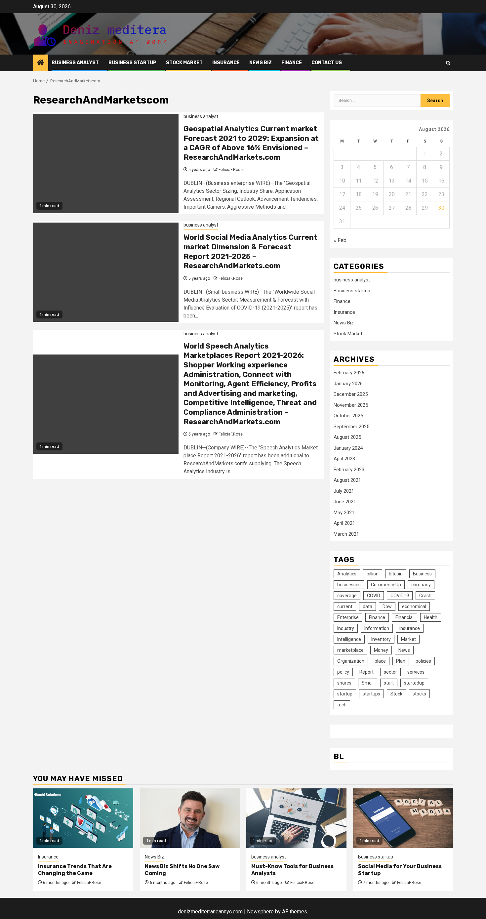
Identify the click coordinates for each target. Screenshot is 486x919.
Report (366, 672)
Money (381, 650)
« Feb (340, 240)
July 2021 (344, 491)
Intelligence (349, 639)
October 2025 (348, 416)
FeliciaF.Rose (231, 169)
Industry (345, 628)
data (367, 606)
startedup (414, 683)
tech (341, 704)
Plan (400, 661)
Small (368, 683)
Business (422, 573)
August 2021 (347, 480)
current (344, 606)
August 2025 (347, 437)
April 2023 (344, 459)
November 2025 (351, 405)
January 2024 (348, 448)
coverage (347, 595)
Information (376, 628)
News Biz (260, 62)
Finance (291, 62)
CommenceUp (386, 584)
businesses (349, 584)
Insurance (226, 62)
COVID (373, 595)
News (404, 650)
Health (430, 617)
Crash (425, 595)
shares (344, 683)
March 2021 (346, 534)
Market (408, 639)
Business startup (132, 62)
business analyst (75, 62)
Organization (350, 661)
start (389, 683)
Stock (396, 693)
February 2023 (349, 470)
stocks (419, 693)
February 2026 (349, 373)
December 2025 (351, 394)
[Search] (448, 63)
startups (371, 693)
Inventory (381, 639)
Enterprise (348, 617)
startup (344, 693)
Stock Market (184, 62)
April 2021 (344, 523)
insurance (409, 628)
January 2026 (348, 384)
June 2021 (345, 502)
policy (343, 672)
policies (423, 661)
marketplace (350, 650)
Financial (404, 617)
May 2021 (344, 513)
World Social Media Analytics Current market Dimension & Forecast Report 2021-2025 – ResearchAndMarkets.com (250, 251)
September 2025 (351, 427)
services (416, 672)
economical (414, 606)
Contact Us (326, 62)
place (380, 661)
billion (373, 573)
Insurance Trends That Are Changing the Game (75, 869)
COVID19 (399, 595)
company (421, 584)
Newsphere (260, 911)
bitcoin (396, 573)
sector (390, 672)
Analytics (346, 573)
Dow (387, 606)
